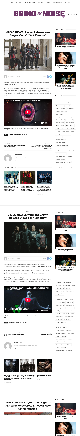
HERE (42, 90)
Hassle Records (70, 125)
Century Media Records (20, 134)
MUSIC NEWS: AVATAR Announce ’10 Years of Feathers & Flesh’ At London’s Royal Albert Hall (27, 188)
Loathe (72, 131)
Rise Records (69, 148)
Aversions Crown (14, 322)
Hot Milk (58, 131)
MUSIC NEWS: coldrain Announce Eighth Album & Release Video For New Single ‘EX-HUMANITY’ (11, 188)
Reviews (18, 2)
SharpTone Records (61, 153)
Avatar (11, 134)
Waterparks (63, 165)
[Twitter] (71, 14)
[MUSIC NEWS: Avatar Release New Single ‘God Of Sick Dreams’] (28, 55)
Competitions (57, 2)
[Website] (15, 161)
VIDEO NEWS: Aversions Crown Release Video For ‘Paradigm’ (14, 146)
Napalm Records (69, 134)
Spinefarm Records (60, 159)
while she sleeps (60, 168)
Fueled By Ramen (60, 125)
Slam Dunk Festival (60, 156)
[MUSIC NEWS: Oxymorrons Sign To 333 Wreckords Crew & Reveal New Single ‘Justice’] (28, 426)
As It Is (73, 103)
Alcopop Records (67, 100)
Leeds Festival (65, 131)
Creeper (71, 117)
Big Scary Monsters (60, 108)
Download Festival (60, 120)
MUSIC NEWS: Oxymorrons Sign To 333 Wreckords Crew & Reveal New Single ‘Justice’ (14, 334)
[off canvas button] (3, 14)
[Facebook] (68, 14)
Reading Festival (60, 148)
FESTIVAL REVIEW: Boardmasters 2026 (66, 47)
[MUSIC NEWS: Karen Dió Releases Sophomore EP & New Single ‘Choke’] (65, 59)
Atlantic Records (60, 105)
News (48, 2)
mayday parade (59, 134)
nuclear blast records (61, 139)
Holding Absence (60, 128)
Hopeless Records (70, 128)
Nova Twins (59, 136)
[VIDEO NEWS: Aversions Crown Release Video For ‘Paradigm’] (28, 237)
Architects (58, 103)
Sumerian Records (60, 162)
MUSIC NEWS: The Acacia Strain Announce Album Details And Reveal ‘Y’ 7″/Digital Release (41, 147)
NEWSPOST (12, 76)
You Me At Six (69, 168)
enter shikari (70, 120)
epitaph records (60, 122)
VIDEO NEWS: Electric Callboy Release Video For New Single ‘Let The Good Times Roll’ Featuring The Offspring (44, 189)
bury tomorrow (59, 114)
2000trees (58, 100)
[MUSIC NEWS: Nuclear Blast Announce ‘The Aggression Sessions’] (44, 365)
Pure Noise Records (61, 142)
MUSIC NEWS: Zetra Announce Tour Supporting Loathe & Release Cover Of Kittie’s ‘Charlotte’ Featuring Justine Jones (11, 376)
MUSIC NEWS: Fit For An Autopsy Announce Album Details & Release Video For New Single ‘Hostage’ (27, 376)
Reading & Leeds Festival (62, 145)
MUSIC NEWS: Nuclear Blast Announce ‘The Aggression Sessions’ (44, 375)
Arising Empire (66, 103)
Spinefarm (69, 156)
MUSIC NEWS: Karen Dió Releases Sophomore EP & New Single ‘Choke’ (66, 67)
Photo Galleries (29, 2)
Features (40, 2)
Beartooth (68, 105)
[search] (77, 14)
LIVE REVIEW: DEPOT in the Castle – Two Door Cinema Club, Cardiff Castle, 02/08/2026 (65, 87)
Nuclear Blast (67, 136)
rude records (71, 151)
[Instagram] (73, 14)
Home (11, 2)
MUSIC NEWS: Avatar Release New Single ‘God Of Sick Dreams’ (41, 333)
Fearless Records (70, 122)
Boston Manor (70, 108)
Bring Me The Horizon (61, 111)
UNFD (57, 165)
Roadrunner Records (61, 151)
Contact (67, 2)
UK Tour (69, 162)
